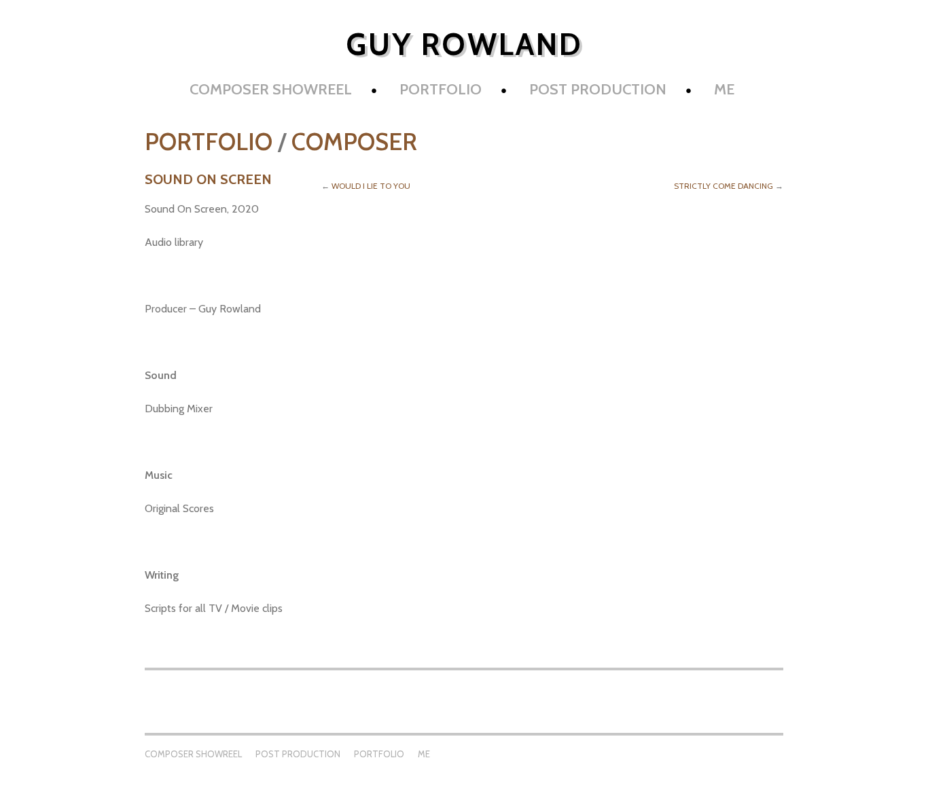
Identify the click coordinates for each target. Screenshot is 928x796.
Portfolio (440, 89)
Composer (354, 141)
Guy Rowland (464, 44)
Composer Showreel (271, 89)
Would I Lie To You (371, 186)
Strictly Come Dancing (723, 186)
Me (724, 89)
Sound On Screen (208, 179)
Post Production (597, 89)
